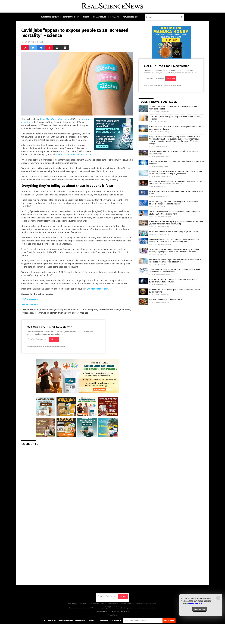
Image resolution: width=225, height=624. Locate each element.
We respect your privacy (99, 608)
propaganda (27, 313)
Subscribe (169, 620)
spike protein (50, 313)
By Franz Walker (163, 166)
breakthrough (99, 17)
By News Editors (163, 302)
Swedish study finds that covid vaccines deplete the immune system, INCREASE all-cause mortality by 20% (174, 240)
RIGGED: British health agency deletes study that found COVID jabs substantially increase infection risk (175, 260)
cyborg (86, 17)
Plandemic (125, 309)
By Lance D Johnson (164, 176)
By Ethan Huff (162, 122)
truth (60, 313)
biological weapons (58, 309)
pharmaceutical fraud (108, 309)
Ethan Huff (40, 42)
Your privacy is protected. (35, 346)
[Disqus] (77, 480)
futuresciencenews (50, 17)
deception (92, 309)
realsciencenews (130, 17)
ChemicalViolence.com (97, 289)
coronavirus (74, 309)
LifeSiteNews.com (29, 299)
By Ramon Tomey (163, 111)
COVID (83, 309)
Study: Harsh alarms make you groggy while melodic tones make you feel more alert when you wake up (176, 222)
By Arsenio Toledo (164, 156)
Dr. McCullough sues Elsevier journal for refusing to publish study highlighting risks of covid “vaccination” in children (174, 250)
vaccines (84, 313)
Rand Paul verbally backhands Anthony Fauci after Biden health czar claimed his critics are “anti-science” (175, 182)
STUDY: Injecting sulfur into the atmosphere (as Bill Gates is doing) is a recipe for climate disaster (174, 202)
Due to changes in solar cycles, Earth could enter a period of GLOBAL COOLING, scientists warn (174, 212)
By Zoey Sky (162, 284)
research (114, 17)
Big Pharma (42, 309)
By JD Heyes (162, 186)
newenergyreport (71, 17)
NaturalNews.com (29, 304)
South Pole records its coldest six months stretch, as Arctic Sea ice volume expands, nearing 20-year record (175, 172)
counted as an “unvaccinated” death (73, 154)
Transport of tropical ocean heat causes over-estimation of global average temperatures (173, 280)
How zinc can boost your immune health (165, 299)
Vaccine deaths (71, 313)
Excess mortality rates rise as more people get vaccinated (173, 231)
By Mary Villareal (163, 234)
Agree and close (200, 609)
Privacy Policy (112, 615)
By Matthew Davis (163, 226)
